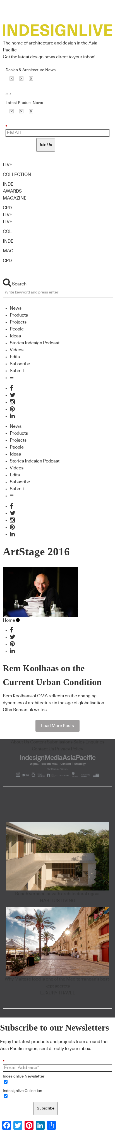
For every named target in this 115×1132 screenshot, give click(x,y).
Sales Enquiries (88, 742)
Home (9, 620)
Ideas (15, 336)
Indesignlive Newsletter (23, 1076)
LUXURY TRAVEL (57, 993)
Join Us (46, 145)
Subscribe (20, 364)
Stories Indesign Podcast (34, 343)
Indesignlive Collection (22, 1091)
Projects (18, 322)
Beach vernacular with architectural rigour (57, 894)
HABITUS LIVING (57, 901)
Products (19, 315)
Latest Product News (24, 103)
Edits (15, 357)
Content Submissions (51, 742)
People (17, 329)
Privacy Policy (69, 749)
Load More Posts (57, 726)
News (15, 308)
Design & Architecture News (31, 70)
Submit (17, 371)
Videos (16, 350)
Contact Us (43, 749)
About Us (20, 742)
